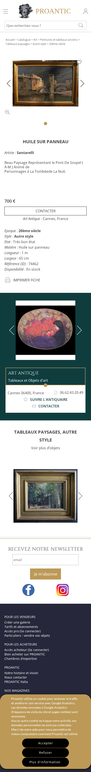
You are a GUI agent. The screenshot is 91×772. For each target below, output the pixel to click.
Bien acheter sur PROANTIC (24, 654)
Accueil (10, 40)
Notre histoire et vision (21, 673)
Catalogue (23, 40)
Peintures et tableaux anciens (59, 40)
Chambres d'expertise (20, 658)
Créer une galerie (17, 622)
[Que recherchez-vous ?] (81, 25)
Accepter (45, 743)
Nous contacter (15, 677)
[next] (78, 330)
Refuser (45, 752)
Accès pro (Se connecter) (22, 631)
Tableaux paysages (18, 44)
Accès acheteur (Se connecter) (26, 650)
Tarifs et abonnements (21, 627)
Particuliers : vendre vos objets (27, 635)
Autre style (39, 44)
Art (35, 40)
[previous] (13, 330)
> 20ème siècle (56, 44)
